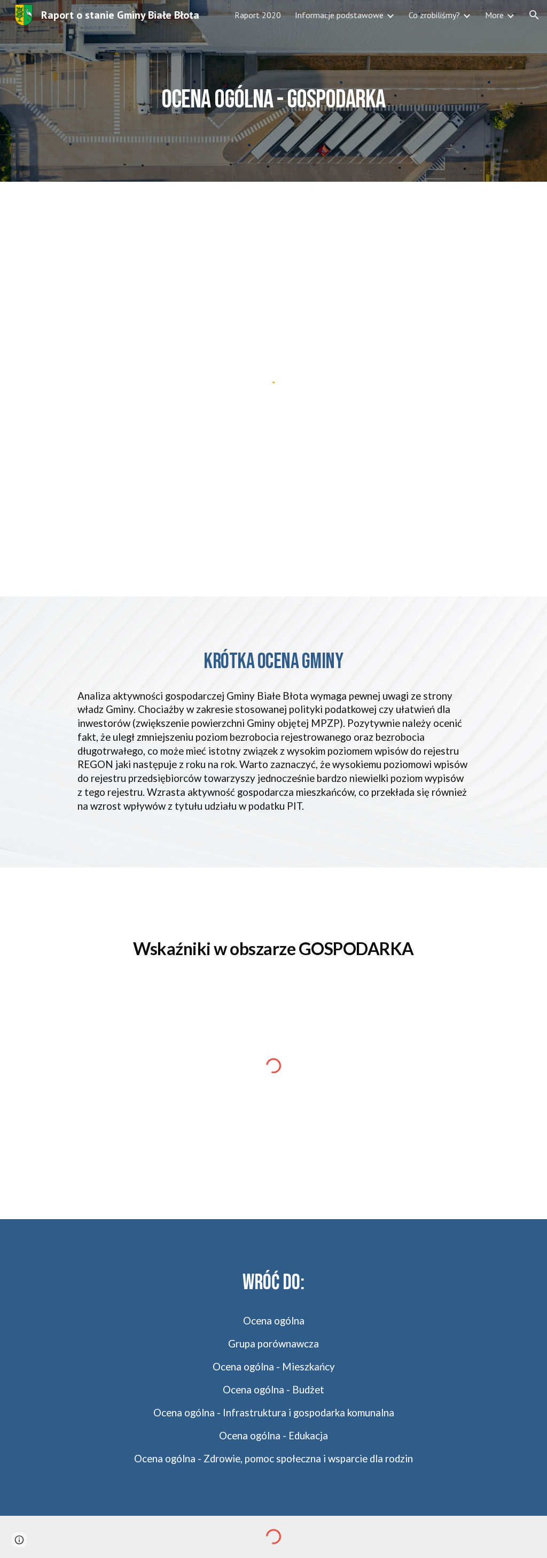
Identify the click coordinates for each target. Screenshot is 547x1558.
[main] (273, 91)
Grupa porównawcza (273, 1344)
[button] (534, 15)
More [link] (494, 15)
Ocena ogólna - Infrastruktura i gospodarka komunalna (273, 1413)
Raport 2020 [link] (258, 15)
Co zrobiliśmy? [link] (434, 15)
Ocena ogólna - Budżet (273, 1390)
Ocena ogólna (273, 1321)
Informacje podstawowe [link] (339, 15)
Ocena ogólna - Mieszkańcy (274, 1367)
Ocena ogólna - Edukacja (273, 1435)
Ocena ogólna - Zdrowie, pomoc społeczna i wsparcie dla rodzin (273, 1458)
